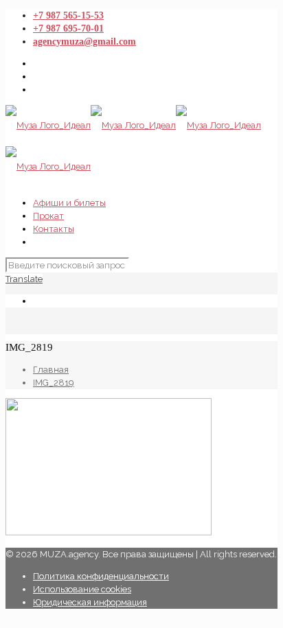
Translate (24, 279)
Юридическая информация (90, 602)
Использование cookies (82, 589)
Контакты (53, 229)
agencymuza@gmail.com (84, 41)
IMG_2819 (53, 382)
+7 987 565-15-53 (68, 15)
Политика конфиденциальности (101, 576)
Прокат (48, 216)
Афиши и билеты (69, 203)
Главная (51, 369)
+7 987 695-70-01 (68, 28)
